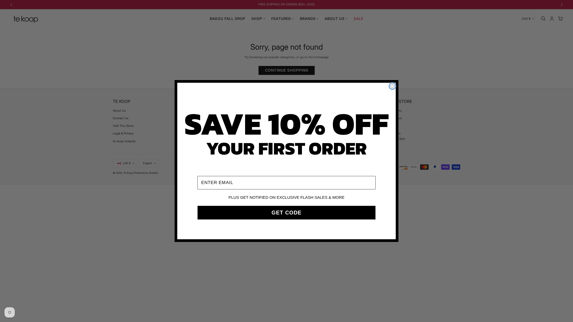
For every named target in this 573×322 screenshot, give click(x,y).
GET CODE (286, 213)
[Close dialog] (392, 86)
